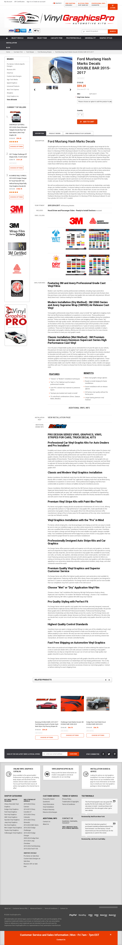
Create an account (39, 2)
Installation (11, 43)
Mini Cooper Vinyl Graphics (13, 828)
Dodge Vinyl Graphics (11, 809)
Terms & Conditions (68, 804)
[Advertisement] (15, 388)
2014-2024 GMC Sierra (31, 825)
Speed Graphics (12, 83)
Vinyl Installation (48, 807)
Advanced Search (36, 908)
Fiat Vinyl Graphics (10, 814)
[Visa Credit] (90, 915)
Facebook (103, 754)
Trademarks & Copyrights (70, 802)
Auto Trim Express (13, 89)
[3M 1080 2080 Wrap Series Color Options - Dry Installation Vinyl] (56, 261)
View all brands (12, 99)
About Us (46, 824)
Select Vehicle (17, 38)
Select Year (42, 38)
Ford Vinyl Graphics (10, 812)
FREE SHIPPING (70, 4)
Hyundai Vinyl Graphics (12, 820)
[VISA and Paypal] (73, 915)
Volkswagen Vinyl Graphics (13, 833)
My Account (8, 2)
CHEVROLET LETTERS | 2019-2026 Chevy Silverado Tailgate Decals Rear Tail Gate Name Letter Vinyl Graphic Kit (18, 130)
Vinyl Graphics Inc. (13, 96)
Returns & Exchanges (50, 812)
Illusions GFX (11, 69)
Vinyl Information (48, 804)
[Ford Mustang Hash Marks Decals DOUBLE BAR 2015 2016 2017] (49, 87)
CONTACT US (67, 818)
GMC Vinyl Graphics (10, 817)
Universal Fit (90, 38)
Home (8, 52)
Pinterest (114, 754)
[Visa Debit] (97, 915)
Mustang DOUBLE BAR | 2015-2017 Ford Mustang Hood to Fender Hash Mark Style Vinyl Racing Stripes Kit (46, 724)
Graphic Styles (106, 38)
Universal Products (13, 86)
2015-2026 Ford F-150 (31, 849)
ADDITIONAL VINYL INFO (79, 408)
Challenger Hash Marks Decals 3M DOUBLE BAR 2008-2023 (72, 723)
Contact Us (46, 821)
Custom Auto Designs (14, 76)
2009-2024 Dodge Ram (31, 838)
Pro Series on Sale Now (31, 856)
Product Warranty (48, 809)
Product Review (54, 133)
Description (39, 133)
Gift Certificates (19, 2)
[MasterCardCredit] (104, 915)
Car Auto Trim (56, 38)
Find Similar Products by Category (78, 133)
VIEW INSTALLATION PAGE (59, 417)
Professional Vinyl (98, 4)
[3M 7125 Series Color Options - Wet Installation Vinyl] (56, 236)
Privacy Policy (66, 799)
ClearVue (10, 73)
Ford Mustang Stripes (45, 52)
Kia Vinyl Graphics (10, 825)
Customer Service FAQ (20, 908)
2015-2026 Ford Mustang (32, 846)
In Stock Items (83, 4)
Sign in (29, 2)
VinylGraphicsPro (15, 915)
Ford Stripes (30, 52)
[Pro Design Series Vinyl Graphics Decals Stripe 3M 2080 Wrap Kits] (57, 426)
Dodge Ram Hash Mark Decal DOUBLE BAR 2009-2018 (96, 723)
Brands (30, 38)
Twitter (109, 754)
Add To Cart (88, 122)
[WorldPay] (82, 915)
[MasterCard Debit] (113, 915)
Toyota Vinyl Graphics (11, 830)
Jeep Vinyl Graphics (10, 822)
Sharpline (10, 93)
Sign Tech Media (12, 79)
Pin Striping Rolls (73, 38)
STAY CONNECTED (92, 754)
